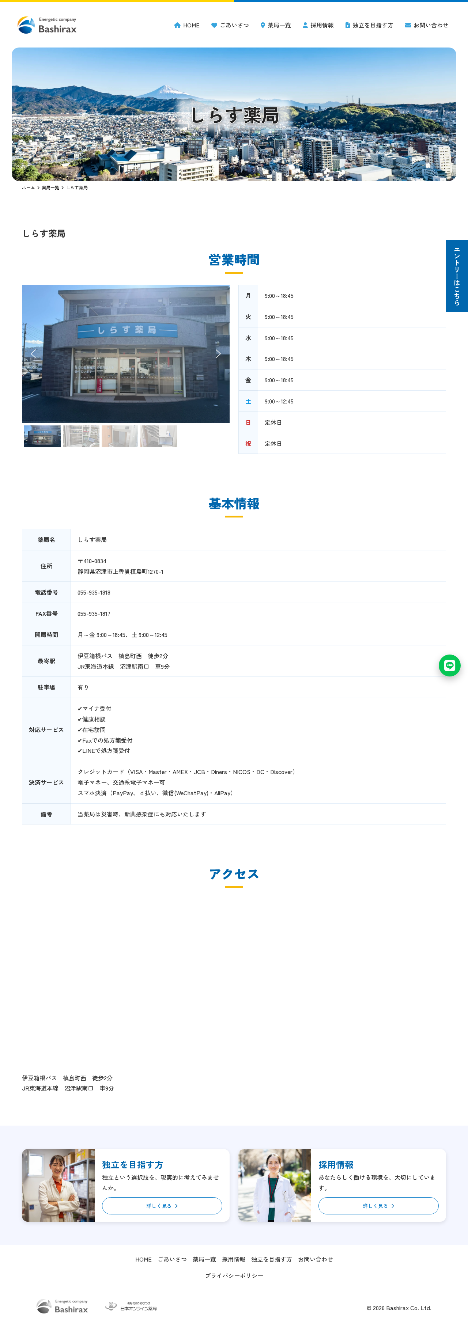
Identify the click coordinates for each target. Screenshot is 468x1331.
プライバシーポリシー (234, 1275)
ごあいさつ (234, 24)
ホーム (28, 187)
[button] (33, 354)
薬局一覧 (279, 24)
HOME (191, 24)
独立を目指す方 (372, 24)
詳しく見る (159, 1205)
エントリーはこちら (457, 276)
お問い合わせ (431, 24)
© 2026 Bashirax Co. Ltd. (399, 1307)
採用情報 (322, 24)
